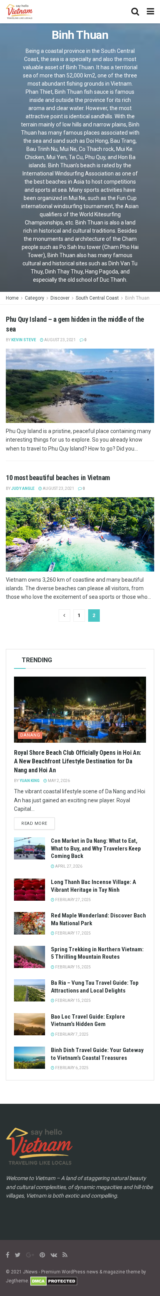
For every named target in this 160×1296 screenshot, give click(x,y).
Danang (30, 735)
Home (12, 298)
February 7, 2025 (71, 1034)
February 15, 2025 (72, 967)
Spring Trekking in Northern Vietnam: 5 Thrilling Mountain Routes (97, 953)
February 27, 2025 (72, 900)
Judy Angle (23, 488)
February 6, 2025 (71, 1068)
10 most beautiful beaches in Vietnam (58, 478)
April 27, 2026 (68, 866)
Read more (34, 823)
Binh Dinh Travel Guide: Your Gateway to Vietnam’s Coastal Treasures (97, 1054)
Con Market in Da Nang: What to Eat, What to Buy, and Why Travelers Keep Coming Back (96, 848)
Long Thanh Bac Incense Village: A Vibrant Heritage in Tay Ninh (93, 886)
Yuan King (29, 781)
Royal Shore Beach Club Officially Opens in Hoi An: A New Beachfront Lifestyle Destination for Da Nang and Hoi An (77, 761)
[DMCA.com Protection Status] (53, 1281)
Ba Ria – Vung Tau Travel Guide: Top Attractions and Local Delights (95, 986)
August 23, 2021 (59, 340)
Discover (60, 298)
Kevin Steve (23, 340)
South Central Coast (97, 298)
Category (34, 298)
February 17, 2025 (72, 933)
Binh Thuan (137, 298)
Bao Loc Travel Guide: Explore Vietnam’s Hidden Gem (88, 1020)
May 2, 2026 (58, 781)
